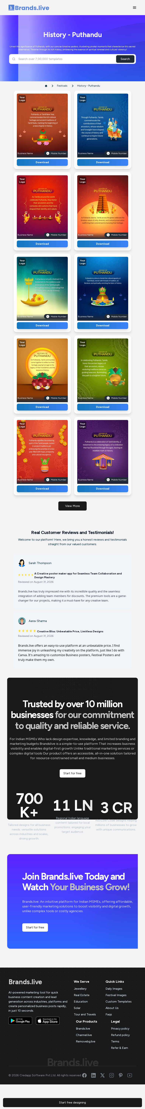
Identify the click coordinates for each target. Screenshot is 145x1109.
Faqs (109, 1014)
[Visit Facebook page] (86, 1075)
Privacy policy (120, 1028)
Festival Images (116, 995)
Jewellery (80, 988)
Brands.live (25, 982)
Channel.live (84, 1035)
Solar (77, 1008)
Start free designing (72, 1102)
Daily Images (114, 988)
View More (72, 506)
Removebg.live (85, 1041)
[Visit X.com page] (104, 1075)
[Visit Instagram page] (113, 1075)
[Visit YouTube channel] (132, 1075)
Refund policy (120, 1035)
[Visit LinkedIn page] (95, 1075)
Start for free (72, 773)
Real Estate (81, 995)
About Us (112, 1008)
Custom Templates (119, 1001)
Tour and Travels (85, 1014)
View (49, 124)
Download (42, 162)
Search (125, 59)
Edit (34, 124)
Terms (115, 1041)
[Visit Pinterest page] (122, 1075)
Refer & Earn (119, 1048)
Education (81, 1001)
